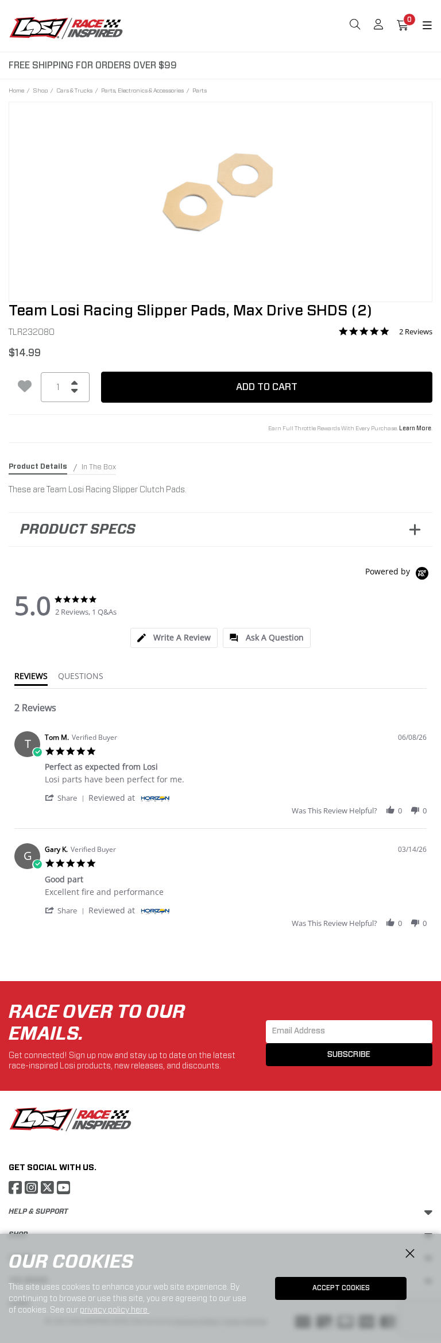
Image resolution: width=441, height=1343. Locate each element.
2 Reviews (415, 332)
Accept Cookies (341, 1287)
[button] (66, 797)
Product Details (38, 466)
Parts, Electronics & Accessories (142, 90)
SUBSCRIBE (348, 1055)
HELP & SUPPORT (38, 1211)
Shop (40, 90)
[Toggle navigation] (420, 26)
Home (16, 90)
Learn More (415, 428)
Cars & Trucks (74, 90)
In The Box (99, 467)
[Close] (410, 1253)
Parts (199, 90)
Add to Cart (266, 387)
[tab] (174, 638)
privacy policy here (114, 1309)
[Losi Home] (66, 28)
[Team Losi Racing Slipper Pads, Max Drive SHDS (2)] (220, 194)
